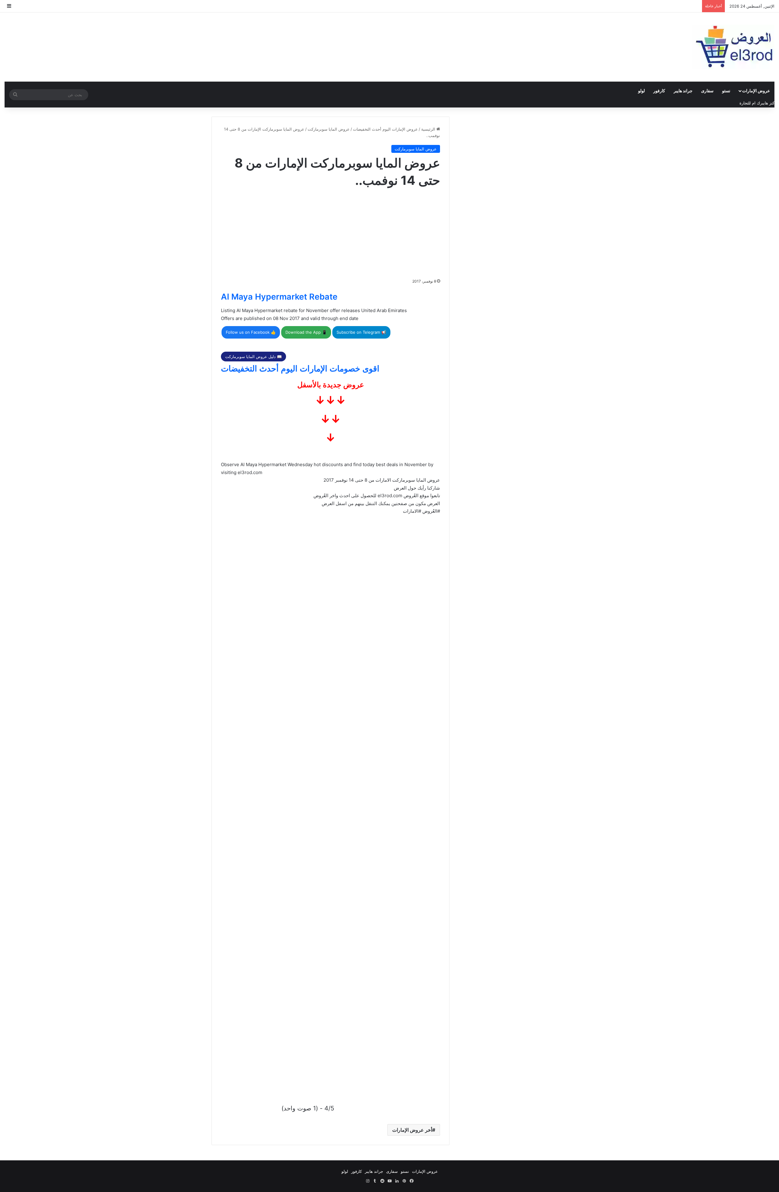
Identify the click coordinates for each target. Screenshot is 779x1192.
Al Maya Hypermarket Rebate (279, 297)
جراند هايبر (683, 90)
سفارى (707, 90)
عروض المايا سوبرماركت (329, 129)
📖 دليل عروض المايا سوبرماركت (253, 356)
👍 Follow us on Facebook (251, 332)
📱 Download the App (306, 332)
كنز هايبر (767, 102)
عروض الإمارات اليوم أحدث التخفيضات (385, 129)
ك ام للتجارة (749, 102)
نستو (726, 90)
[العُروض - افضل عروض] (733, 47)
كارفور (659, 90)
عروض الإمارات (756, 90)
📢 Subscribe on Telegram (361, 332)
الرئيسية (428, 129)
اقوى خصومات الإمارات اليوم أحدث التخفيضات (300, 369)
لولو (641, 90)
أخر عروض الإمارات (412, 1130)
